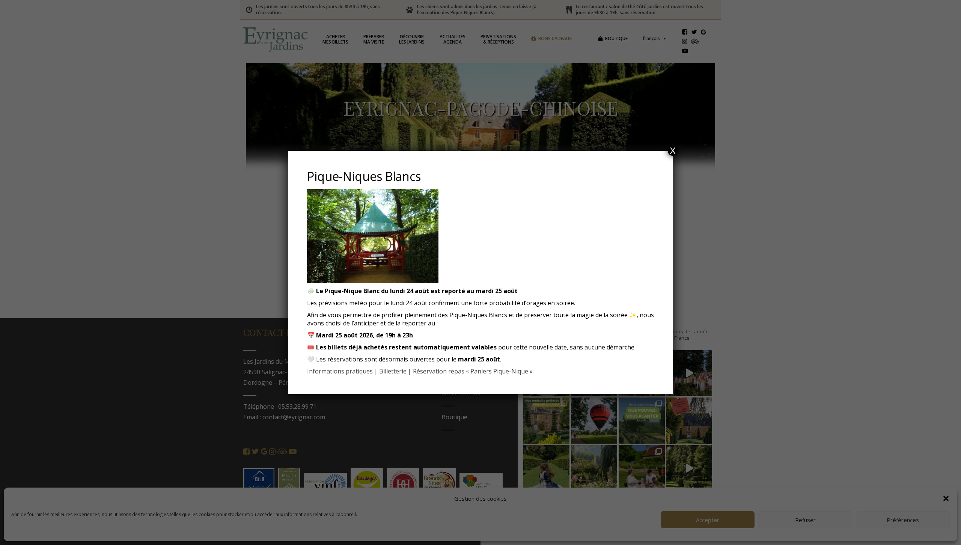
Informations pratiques (340, 371)
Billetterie (393, 371)
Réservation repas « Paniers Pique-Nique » (473, 371)
